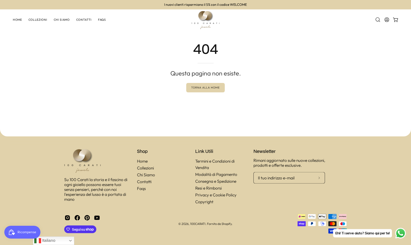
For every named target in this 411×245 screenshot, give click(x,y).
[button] (377, 19)
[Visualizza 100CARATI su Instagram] (67, 217)
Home (142, 161)
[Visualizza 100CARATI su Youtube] (97, 217)
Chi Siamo (146, 174)
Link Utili (204, 151)
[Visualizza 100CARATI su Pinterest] (87, 217)
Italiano (48, 240)
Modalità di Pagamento (216, 174)
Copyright (204, 201)
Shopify (227, 224)
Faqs (141, 188)
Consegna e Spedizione (215, 181)
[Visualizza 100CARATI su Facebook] (77, 217)
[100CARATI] (205, 19)
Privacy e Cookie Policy (216, 195)
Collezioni (145, 168)
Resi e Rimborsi (208, 188)
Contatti (144, 181)
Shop (142, 151)
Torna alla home (205, 87)
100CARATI (198, 224)
